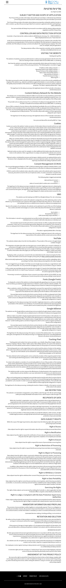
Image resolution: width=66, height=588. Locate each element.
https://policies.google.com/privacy (51, 256)
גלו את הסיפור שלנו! (43, 576)
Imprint (25, 576)
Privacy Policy (33, 576)
